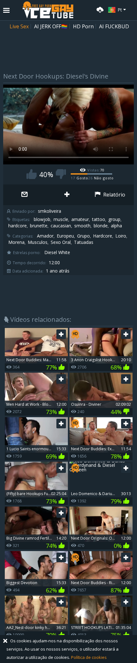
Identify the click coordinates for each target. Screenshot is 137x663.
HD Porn (83, 26)
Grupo (83, 236)
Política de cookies (89, 657)
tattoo (98, 219)
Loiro (120, 236)
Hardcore (102, 236)
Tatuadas (83, 242)
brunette (38, 226)
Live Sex (19, 26)
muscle (61, 219)
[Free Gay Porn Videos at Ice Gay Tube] (47, 10)
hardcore (17, 226)
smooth (82, 226)
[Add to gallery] (67, 194)
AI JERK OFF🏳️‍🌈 (51, 26)
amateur (80, 219)
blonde (101, 226)
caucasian (61, 226)
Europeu (65, 236)
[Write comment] (24, 194)
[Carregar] (99, 9)
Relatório (113, 194)
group (114, 219)
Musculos (37, 242)
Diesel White (57, 252)
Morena (16, 242)
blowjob (42, 219)
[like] (31, 174)
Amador (45, 236)
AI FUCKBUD (114, 26)
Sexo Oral (61, 242)
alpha (116, 226)
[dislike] (61, 174)
